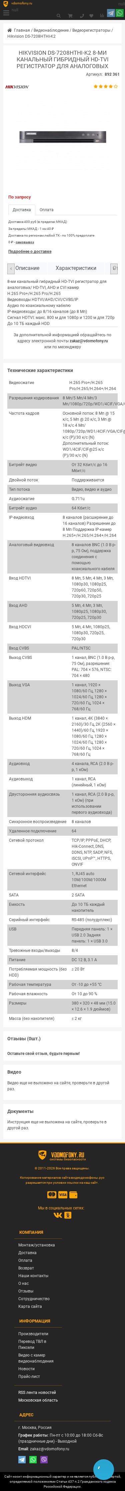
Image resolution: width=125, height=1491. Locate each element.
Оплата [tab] (47, 210)
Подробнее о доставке (29, 251)
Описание (27, 268)
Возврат (26, 1268)
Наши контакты (33, 1275)
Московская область (38, 1400)
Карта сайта (30, 1306)
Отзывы (25, 1291)
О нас (23, 1283)
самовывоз (25, 242)
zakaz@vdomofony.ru (89, 341)
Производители (33, 1334)
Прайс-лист (29, 1376)
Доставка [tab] (22, 210)
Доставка (27, 1252)
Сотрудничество (34, 1298)
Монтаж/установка (36, 1245)
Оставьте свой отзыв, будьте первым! (43, 1053)
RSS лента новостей (37, 1392)
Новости (26, 1369)
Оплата (25, 1260)
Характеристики (76, 268)
